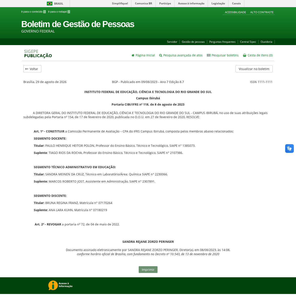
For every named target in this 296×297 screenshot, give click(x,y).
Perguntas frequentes (222, 42)
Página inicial (145, 55)
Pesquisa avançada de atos (183, 55)
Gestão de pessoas (193, 42)
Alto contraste (261, 12)
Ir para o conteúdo (33, 11)
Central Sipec (248, 42)
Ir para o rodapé (58, 11)
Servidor (172, 42)
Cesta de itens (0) (260, 55)
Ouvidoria (266, 42)
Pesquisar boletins (225, 55)
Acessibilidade (236, 12)
